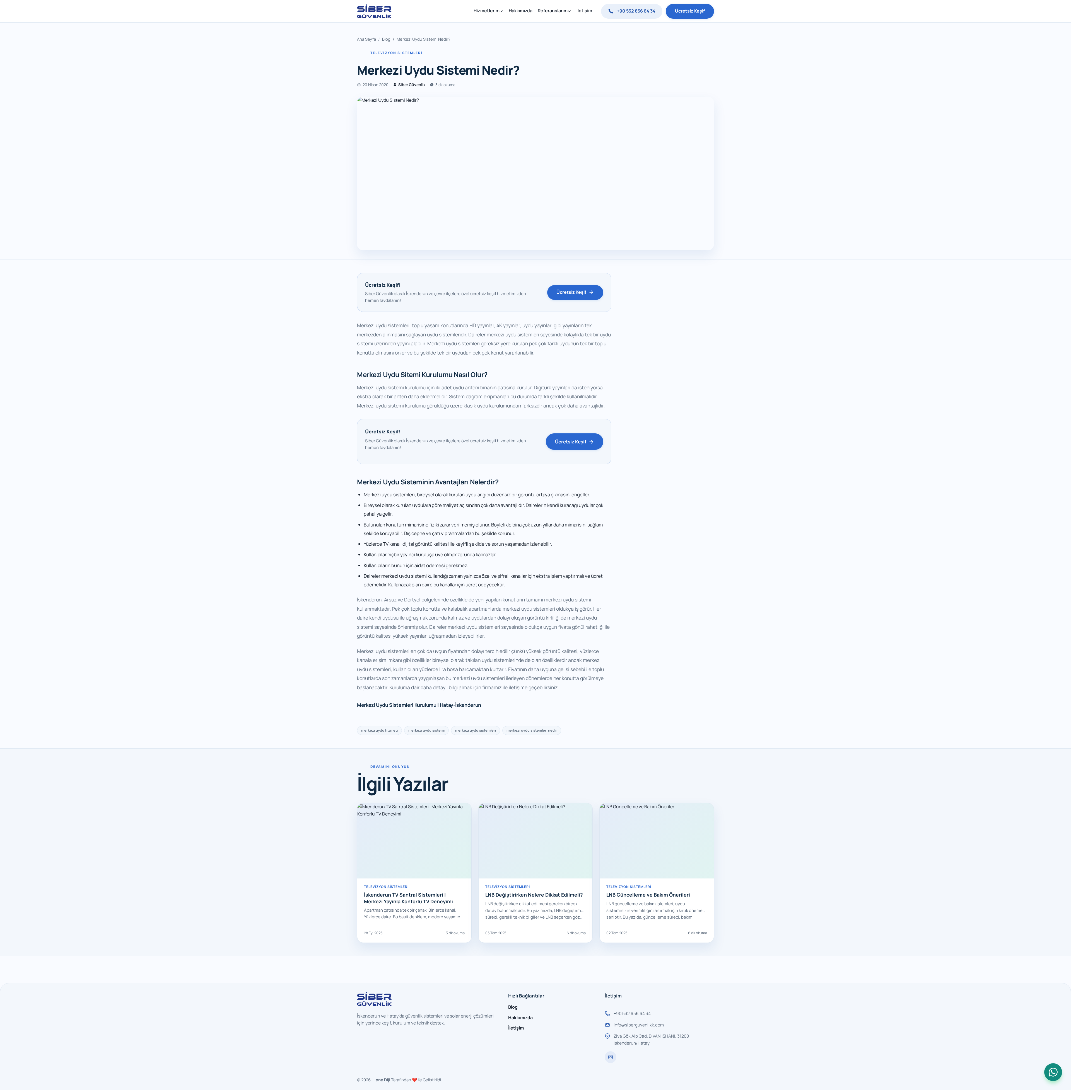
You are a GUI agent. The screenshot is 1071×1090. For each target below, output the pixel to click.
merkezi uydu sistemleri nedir (531, 730)
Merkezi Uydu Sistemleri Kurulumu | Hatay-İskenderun (419, 704)
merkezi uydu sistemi (426, 730)
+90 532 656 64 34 (636, 11)
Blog (386, 39)
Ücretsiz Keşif (690, 11)
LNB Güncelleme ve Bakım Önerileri (648, 894)
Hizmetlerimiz (488, 11)
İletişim (584, 11)
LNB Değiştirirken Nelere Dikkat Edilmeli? (534, 894)
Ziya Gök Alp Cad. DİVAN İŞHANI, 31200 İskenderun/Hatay (651, 1039)
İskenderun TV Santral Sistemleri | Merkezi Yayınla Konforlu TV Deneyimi (408, 898)
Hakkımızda (520, 11)
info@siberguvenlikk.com (639, 1025)
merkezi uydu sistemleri (475, 730)
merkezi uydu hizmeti (379, 730)
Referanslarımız (554, 11)
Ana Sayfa (366, 39)
